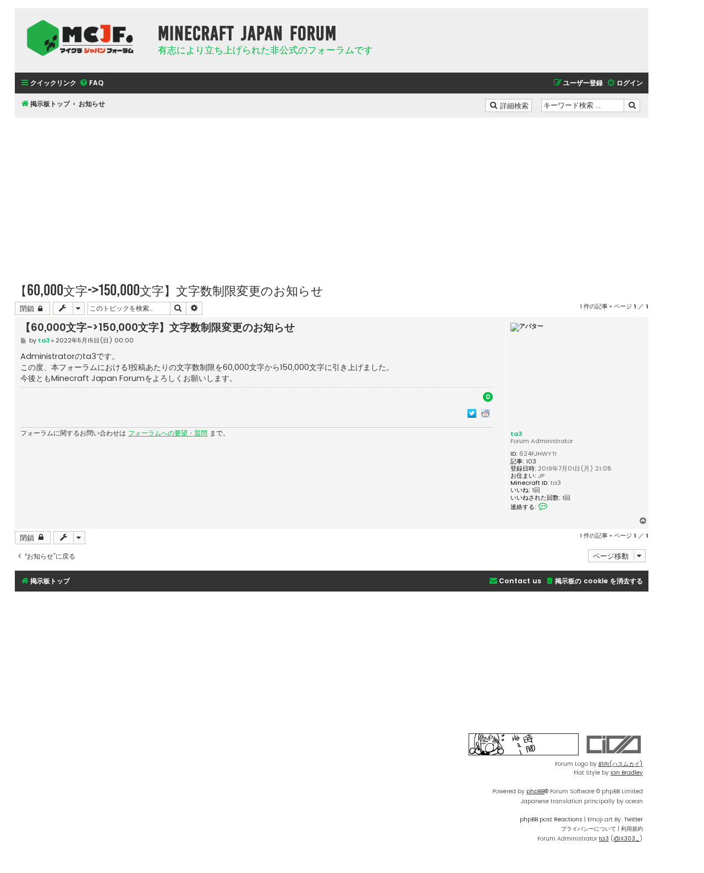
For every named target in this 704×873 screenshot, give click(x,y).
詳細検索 (515, 105)
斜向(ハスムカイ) (620, 764)
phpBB (535, 791)
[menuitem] (91, 83)
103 (531, 461)
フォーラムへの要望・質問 (167, 433)
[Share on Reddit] (486, 413)
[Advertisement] (331, 195)
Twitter (633, 819)
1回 (536, 490)
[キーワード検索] (632, 105)
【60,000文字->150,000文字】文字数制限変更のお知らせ (169, 290)
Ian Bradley (626, 773)
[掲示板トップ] (84, 38)
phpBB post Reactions (551, 819)
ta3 (516, 433)
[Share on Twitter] (472, 413)
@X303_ (626, 839)
